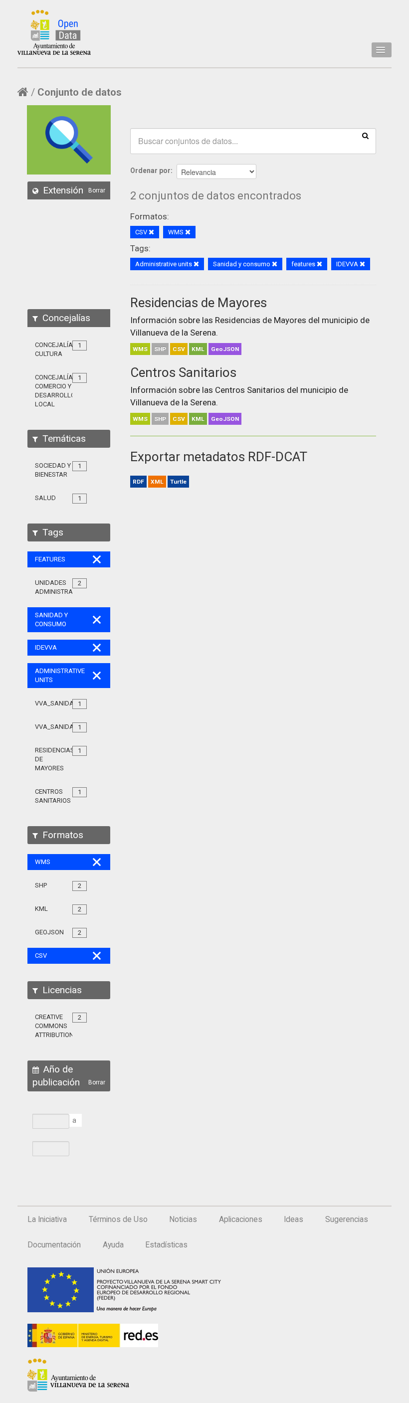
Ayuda (113, 1244)
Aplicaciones (240, 1219)
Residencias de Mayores (198, 302)
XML (157, 481)
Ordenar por (150, 171)
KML (198, 349)
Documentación (54, 1244)
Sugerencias (346, 1219)
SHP (160, 349)
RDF (138, 481)
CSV (179, 349)
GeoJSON (225, 349)
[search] (365, 135)
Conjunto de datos (79, 92)
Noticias (183, 1219)
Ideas (293, 1219)
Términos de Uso (118, 1219)
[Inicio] (54, 32)
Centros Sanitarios (183, 372)
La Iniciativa (47, 1219)
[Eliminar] (151, 232)
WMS (140, 349)
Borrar (96, 190)
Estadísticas (166, 1244)
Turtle (178, 481)
